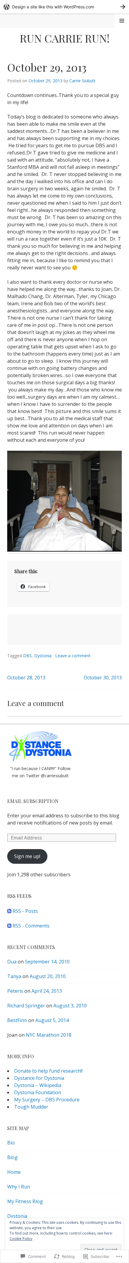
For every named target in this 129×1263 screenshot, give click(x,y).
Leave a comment (73, 655)
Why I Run (18, 1186)
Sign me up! (27, 856)
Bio (11, 1142)
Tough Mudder (31, 1106)
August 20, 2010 (48, 976)
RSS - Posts (25, 911)
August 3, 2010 (70, 1005)
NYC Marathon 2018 (48, 1035)
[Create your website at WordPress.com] (64, 6)
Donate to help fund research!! (48, 1071)
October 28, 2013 (26, 677)
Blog (12, 1157)
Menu (122, 20)
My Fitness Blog (25, 1201)
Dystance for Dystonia (39, 1078)
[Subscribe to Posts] (9, 911)
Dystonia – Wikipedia (37, 1085)
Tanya (14, 976)
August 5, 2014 (52, 1020)
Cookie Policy (21, 1238)
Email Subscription (32, 801)
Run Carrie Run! (65, 38)
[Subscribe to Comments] (9, 926)
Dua (11, 961)
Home (14, 1172)
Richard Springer (26, 1005)
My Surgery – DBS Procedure (47, 1099)
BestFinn (17, 1020)
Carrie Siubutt (82, 81)
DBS (27, 655)
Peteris (15, 991)
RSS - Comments (31, 925)
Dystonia (43, 655)
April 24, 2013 (47, 991)
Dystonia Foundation (37, 1092)
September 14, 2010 (47, 961)
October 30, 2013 (103, 677)
